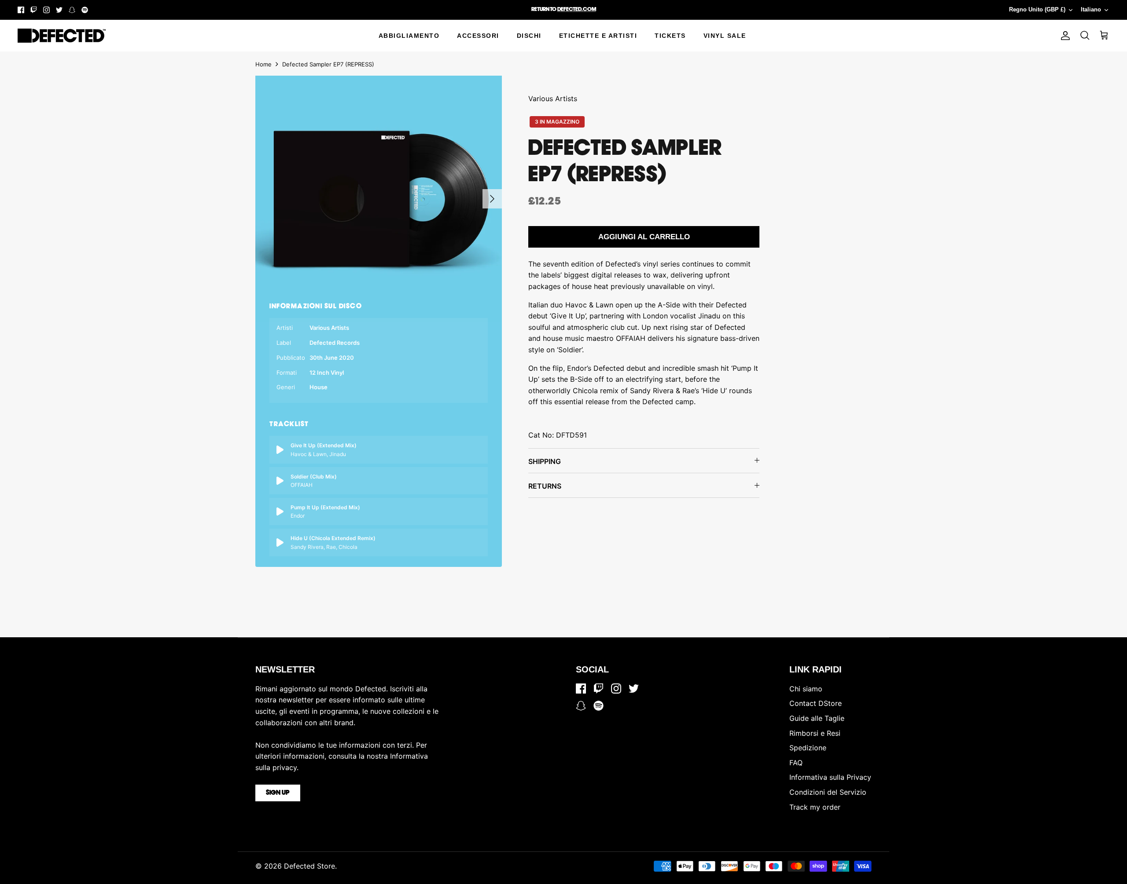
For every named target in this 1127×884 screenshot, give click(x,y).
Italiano (1091, 9)
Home (263, 64)
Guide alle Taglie (816, 718)
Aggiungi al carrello (644, 237)
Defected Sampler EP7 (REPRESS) (328, 64)
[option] (378, 199)
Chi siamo (805, 688)
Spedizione (807, 747)
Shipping (544, 461)
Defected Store (309, 866)
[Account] (1064, 35)
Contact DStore (815, 703)
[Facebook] (21, 10)
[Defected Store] (62, 36)
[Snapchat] (72, 10)
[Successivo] (492, 198)
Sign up (278, 793)
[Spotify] (84, 10)
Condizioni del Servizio (827, 792)
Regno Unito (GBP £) (1037, 9)
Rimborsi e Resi (814, 733)
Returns (544, 486)
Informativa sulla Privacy (830, 777)
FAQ (796, 762)
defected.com (576, 9)
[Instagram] (46, 10)
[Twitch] (33, 10)
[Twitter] (59, 10)
